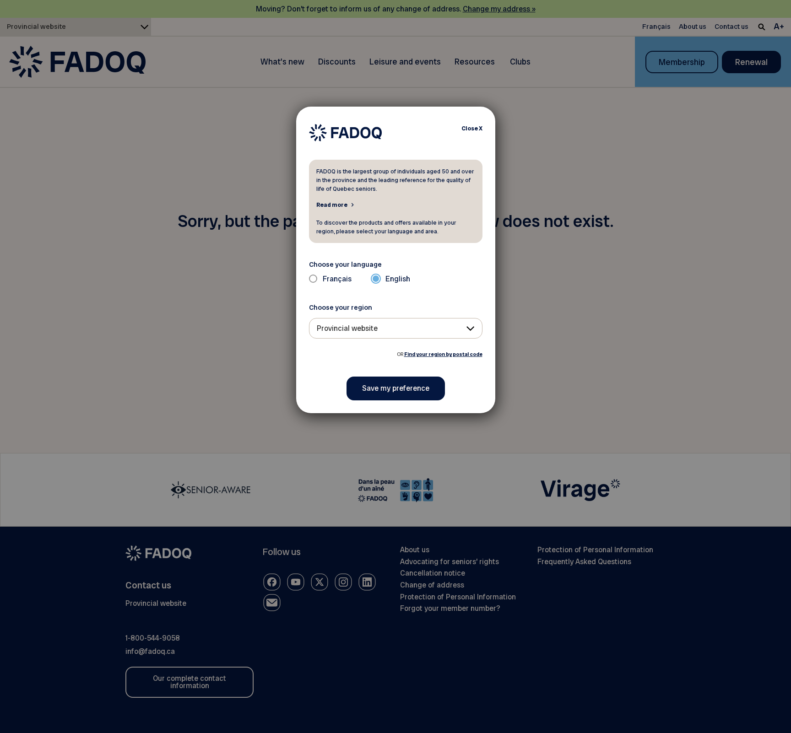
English (397, 279)
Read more (331, 204)
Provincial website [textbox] (347, 328)
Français (337, 279)
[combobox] (395, 328)
